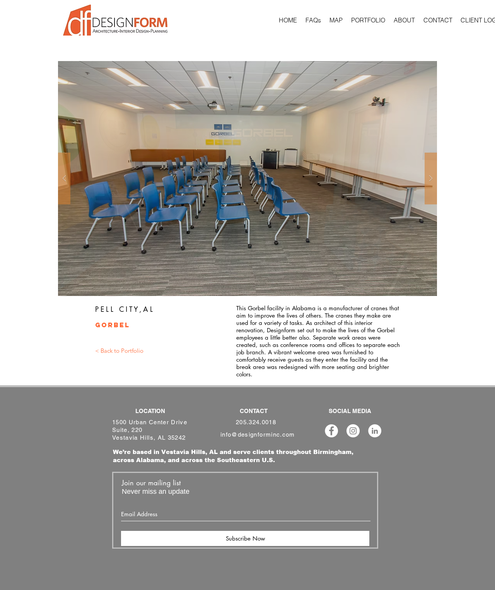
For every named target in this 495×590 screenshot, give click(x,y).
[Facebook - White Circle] (331, 430)
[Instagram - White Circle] (353, 430)
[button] (247, 178)
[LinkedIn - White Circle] (374, 430)
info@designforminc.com (257, 434)
